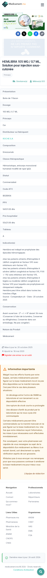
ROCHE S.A (8, 138)
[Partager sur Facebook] (36, 33)
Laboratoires (34, 492)
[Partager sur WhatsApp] (30, 33)
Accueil (9, 492)
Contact (9, 497)
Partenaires (33, 501)
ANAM (9, 534)
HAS (30, 526)
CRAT (31, 522)
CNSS (8, 543)
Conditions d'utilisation (23, 570)
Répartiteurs (34, 497)
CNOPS (9, 538)
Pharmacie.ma (12, 517)
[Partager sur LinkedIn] (18, 33)
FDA (30, 535)
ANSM (31, 517)
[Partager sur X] (24, 33)
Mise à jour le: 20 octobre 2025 (18, 347)
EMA (30, 531)
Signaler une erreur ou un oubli (18, 355)
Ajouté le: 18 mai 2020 (14, 351)
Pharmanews (12, 522)
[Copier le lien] (42, 33)
